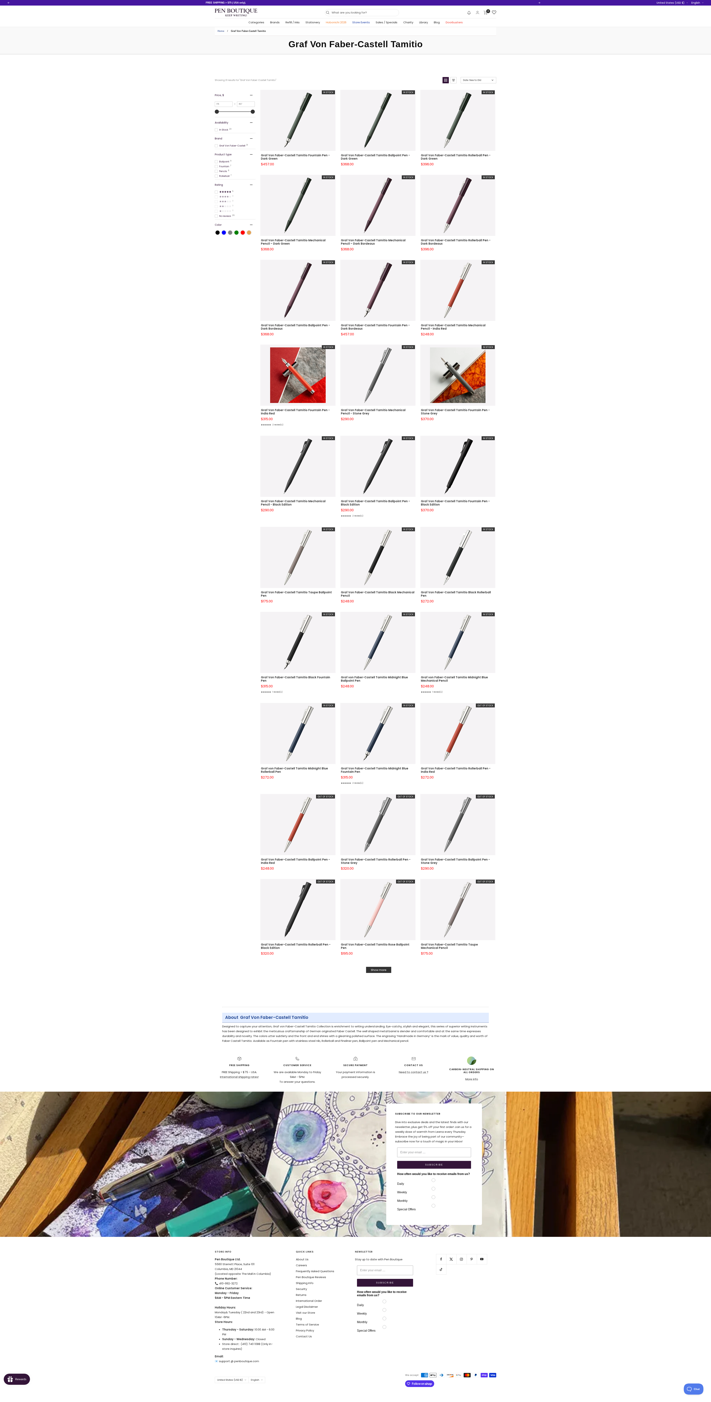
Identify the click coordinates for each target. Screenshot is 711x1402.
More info (471, 1079)
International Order (309, 1301)
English (695, 3)
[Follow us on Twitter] (451, 1259)
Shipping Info (304, 1283)
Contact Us (304, 1336)
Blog (437, 22)
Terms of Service (307, 1324)
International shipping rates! (239, 1077)
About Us (302, 1259)
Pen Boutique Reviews (311, 1277)
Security (301, 1289)
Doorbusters (454, 22)
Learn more (270, 2)
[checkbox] (218, 233)
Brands (275, 22)
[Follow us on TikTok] (441, 1269)
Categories (256, 22)
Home (221, 31)
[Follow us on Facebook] (441, 1259)
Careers (301, 1265)
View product (298, 125)
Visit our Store (305, 1313)
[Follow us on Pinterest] (472, 1259)
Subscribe (434, 1164)
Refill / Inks (293, 22)
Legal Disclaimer (307, 1307)
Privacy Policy (305, 1330)
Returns (301, 1295)
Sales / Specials (386, 22)
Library (423, 22)
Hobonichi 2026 (336, 22)
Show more (378, 970)
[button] (469, 12)
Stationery (313, 22)
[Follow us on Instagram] (461, 1259)
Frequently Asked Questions (315, 1271)
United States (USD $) (671, 3)
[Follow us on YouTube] (482, 1259)
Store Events (361, 22)
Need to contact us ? (413, 1072)
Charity (408, 22)
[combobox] (364, 12)
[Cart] (486, 12)
